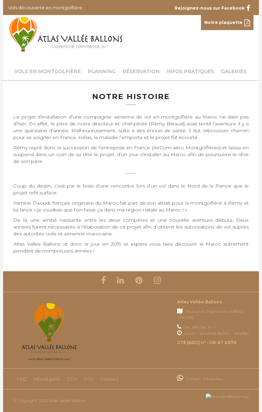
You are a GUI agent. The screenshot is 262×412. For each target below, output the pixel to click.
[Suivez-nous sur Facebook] (103, 281)
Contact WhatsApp (204, 378)
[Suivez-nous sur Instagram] (157, 281)
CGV (72, 379)
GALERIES (234, 71)
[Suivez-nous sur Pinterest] (139, 281)
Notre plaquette (223, 22)
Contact (110, 379)
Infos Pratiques (190, 71)
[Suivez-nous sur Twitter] (121, 281)
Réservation (141, 71)
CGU (89, 379)
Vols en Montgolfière (47, 71)
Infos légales (46, 379)
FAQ (22, 379)
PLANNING (102, 71)
